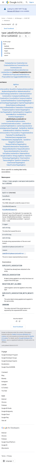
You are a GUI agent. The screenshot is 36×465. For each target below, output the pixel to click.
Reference (7, 20)
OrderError (18, 130)
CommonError (7, 96)
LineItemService (6, 72)
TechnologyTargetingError (10, 158)
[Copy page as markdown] (26, 36)
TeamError (28, 156)
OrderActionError (8, 130)
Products (9, 18)
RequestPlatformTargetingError (16, 144)
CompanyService (10, 63)
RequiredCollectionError (11, 146)
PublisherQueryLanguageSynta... (12, 140)
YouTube (4, 391)
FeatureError (19, 107)
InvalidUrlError (21, 114)
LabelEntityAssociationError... (14, 253)
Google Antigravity (7, 411)
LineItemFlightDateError (8, 126)
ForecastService (22, 65)
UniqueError (25, 160)
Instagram (5, 381)
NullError (31, 128)
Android (4, 399)
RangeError (12, 142)
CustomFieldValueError (8, 101)
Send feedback (9, 28)
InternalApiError (11, 114)
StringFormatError (6, 156)
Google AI (4, 445)
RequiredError (24, 146)
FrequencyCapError (8, 110)
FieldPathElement (8, 210)
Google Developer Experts (9, 361)
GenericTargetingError (22, 110)
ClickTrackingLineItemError (9, 94)
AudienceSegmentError (9, 91)
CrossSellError (14, 98)
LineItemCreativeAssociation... (11, 124)
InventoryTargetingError (16, 117)
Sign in (31, 2)
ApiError (16, 84)
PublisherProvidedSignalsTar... (16, 135)
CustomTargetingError (24, 101)
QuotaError (27, 140)
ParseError (25, 130)
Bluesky (4, 378)
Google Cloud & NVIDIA (8, 367)
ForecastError (28, 107)
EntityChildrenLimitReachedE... (16, 105)
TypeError (18, 160)
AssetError (13, 89)
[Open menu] (3, 2)
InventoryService (16, 68)
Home (3, 18)
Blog (3, 375)
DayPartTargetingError (26, 103)
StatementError (24, 153)
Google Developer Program (10, 355)
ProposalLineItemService (20, 74)
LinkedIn (4, 384)
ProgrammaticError (26, 133)
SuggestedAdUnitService (21, 77)
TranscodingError (8, 160)
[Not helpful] (16, 24)
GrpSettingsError (18, 112)
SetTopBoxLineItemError (11, 153)
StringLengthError (18, 156)
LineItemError (26, 124)
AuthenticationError (24, 91)
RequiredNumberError (9, 149)
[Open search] (27, 2)
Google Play (5, 417)
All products (5, 448)
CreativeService (22, 63)
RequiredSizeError (23, 149)
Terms (3, 456)
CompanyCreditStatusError (21, 96)
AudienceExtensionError (25, 89)
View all (4, 420)
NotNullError (23, 128)
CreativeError (4, 98)
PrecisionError (15, 133)
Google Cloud (6, 414)
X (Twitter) (5, 387)
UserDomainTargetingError (16, 163)
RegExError (20, 142)
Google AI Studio (7, 408)
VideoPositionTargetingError (16, 165)
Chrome (4, 402)
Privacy (9, 456)
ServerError (24, 151)
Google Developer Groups (9, 358)
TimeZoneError (25, 158)
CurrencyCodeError (25, 98)
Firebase (4, 405)
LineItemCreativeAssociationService (16, 70)
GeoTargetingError (6, 112)
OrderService (7, 74)
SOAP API (26, 18)
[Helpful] (13, 24)
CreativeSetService (10, 65)
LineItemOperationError (24, 126)
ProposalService (7, 77)
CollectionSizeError (25, 94)
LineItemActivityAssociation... (16, 121)
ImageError (28, 112)
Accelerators (5, 364)
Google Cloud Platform (8, 442)
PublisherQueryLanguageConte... (16, 137)
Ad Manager (20, 2)
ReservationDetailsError (12, 151)
